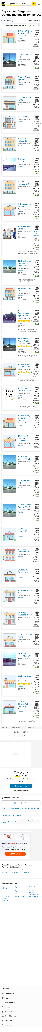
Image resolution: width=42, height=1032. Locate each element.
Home (3, 727)
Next (32, 735)
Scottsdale (5, 870)
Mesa (13, 870)
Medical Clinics (20, 896)
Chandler (25, 870)
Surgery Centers (34, 896)
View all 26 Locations (36, 233)
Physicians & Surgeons (6, 887)
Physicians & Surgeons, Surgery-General (34, 892)
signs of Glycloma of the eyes (12, 815)
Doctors (19, 727)
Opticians (18, 891)
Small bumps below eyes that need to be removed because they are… (21, 809)
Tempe (13, 727)
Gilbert (35, 870)
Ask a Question (22, 803)
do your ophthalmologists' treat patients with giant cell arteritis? (19, 821)
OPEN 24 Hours (30, 25)
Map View (8, 20)
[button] (39, 4)
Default (35, 20)
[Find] (34, 3)
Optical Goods (33, 887)
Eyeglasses (5, 900)
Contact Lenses (6, 891)
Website (20, 38)
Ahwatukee (25, 872)
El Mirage (15, 872)
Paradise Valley (4, 873)
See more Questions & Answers (21, 827)
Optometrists (19, 887)
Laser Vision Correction (5, 897)
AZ (8, 727)
